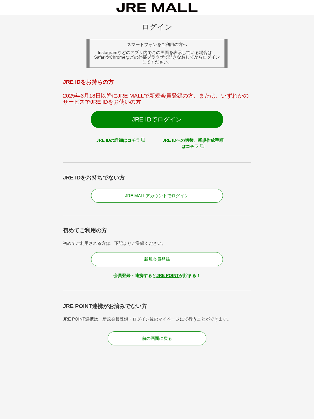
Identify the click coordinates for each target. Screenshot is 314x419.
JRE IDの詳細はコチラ (118, 140)
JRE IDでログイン (157, 119)
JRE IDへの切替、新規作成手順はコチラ (193, 143)
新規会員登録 (157, 259)
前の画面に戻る (157, 338)
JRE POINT (167, 275)
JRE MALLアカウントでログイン (157, 195)
